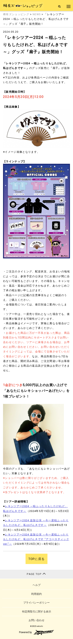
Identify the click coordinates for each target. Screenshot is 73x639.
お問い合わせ (36, 620)
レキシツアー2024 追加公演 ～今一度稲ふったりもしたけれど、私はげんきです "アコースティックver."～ (36, 539)
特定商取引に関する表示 (36, 611)
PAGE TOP (34, 574)
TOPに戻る (36, 559)
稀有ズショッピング (16, 14)
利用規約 (36, 593)
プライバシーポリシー (36, 602)
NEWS (37, 14)
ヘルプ (37, 585)
